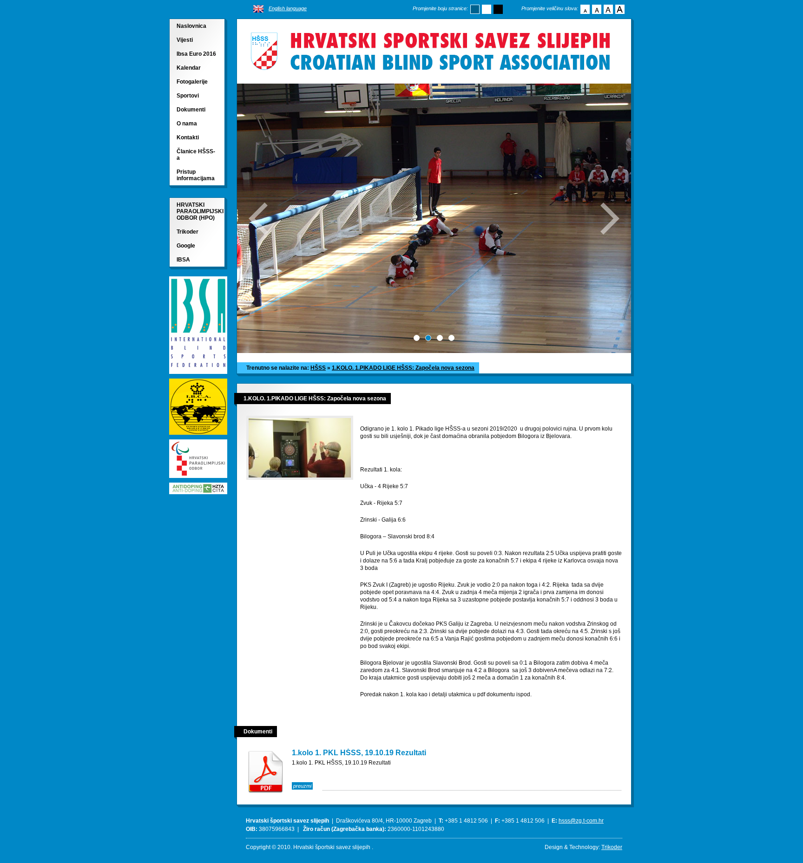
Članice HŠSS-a (196, 154)
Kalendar (189, 68)
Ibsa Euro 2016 (196, 54)
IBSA (183, 259)
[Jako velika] (620, 9)
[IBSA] (198, 376)
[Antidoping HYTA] (198, 492)
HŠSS (318, 368)
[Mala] (585, 9)
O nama (187, 123)
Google (186, 245)
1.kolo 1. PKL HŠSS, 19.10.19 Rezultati (359, 753)
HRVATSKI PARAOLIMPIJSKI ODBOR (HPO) (200, 211)
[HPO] (198, 480)
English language (288, 8)
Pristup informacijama (196, 175)
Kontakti (188, 137)
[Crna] (498, 9)
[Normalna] (596, 9)
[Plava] (475, 9)
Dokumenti (191, 109)
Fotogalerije (192, 81)
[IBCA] (198, 437)
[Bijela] (486, 9)
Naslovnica (191, 26)
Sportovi (188, 95)
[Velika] (608, 9)
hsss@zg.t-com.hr (581, 820)
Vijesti (185, 40)
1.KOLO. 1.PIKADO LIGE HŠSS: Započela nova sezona (403, 368)
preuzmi (302, 786)
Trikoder (187, 232)
